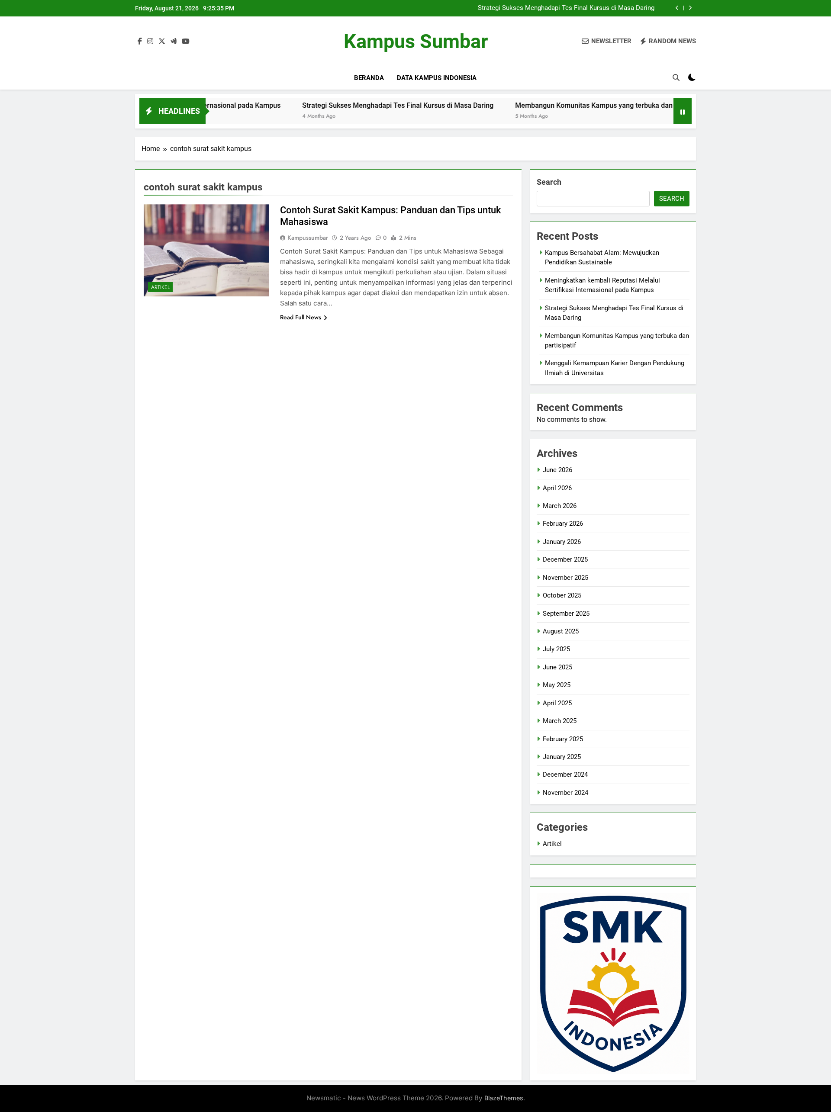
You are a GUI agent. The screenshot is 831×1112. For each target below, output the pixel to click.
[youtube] (185, 41)
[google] (173, 41)
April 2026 (557, 488)
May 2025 (556, 685)
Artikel (160, 287)
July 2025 (556, 649)
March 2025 (560, 721)
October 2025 (562, 595)
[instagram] (150, 41)
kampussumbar (307, 237)
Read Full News (300, 317)
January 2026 (562, 542)
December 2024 (565, 774)
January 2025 (562, 757)
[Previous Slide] (677, 8)
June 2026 (557, 470)
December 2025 (565, 559)
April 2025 (557, 703)
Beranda (369, 78)
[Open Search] (676, 77)
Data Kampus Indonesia (437, 78)
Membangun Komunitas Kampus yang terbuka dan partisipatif (572, 105)
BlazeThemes (503, 1098)
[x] (162, 41)
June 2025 (557, 667)
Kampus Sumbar (416, 41)
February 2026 (563, 523)
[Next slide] (690, 8)
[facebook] (140, 41)
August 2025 (561, 631)
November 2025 (565, 578)
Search (549, 181)
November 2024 (565, 793)
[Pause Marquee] (682, 111)
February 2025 (563, 739)
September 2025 (566, 613)
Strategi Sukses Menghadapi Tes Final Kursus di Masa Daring (566, 8)
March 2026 (560, 506)
